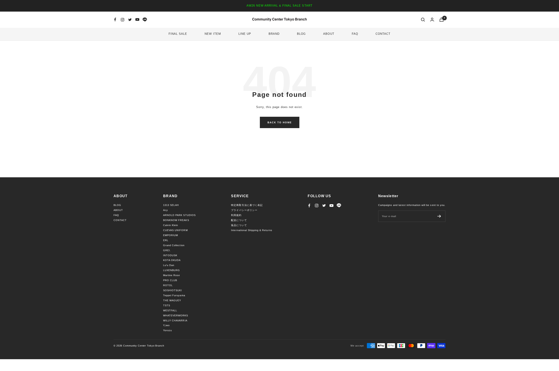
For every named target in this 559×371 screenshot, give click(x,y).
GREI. (167, 250)
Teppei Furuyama (174, 295)
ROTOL (168, 285)
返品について (239, 225)
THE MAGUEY (172, 300)
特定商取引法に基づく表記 (246, 205)
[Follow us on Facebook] (115, 19)
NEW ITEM (213, 33)
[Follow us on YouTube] (137, 19)
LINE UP (244, 33)
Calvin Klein (170, 225)
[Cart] (441, 19)
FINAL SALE (178, 33)
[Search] (423, 20)
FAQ (355, 33)
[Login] (432, 19)
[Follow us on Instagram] (122, 19)
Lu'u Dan (168, 265)
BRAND (274, 33)
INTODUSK (170, 255)
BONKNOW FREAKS (176, 220)
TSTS (166, 305)
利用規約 (236, 215)
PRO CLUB (170, 280)
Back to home (279, 122)
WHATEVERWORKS (175, 315)
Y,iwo (166, 325)
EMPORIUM (170, 235)
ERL (165, 240)
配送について (239, 220)
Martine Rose (171, 275)
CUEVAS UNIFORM (175, 230)
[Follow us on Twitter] (130, 19)
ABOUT (328, 33)
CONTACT (383, 33)
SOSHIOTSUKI (172, 290)
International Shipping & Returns (251, 230)
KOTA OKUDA (172, 260)
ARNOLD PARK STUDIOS (179, 215)
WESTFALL (170, 310)
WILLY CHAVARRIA (175, 320)
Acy (165, 210)
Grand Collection (174, 245)
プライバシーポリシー (244, 210)
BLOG (301, 33)
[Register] (439, 216)
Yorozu (167, 330)
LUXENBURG (171, 270)
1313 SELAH (171, 205)
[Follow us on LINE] (144, 19)
